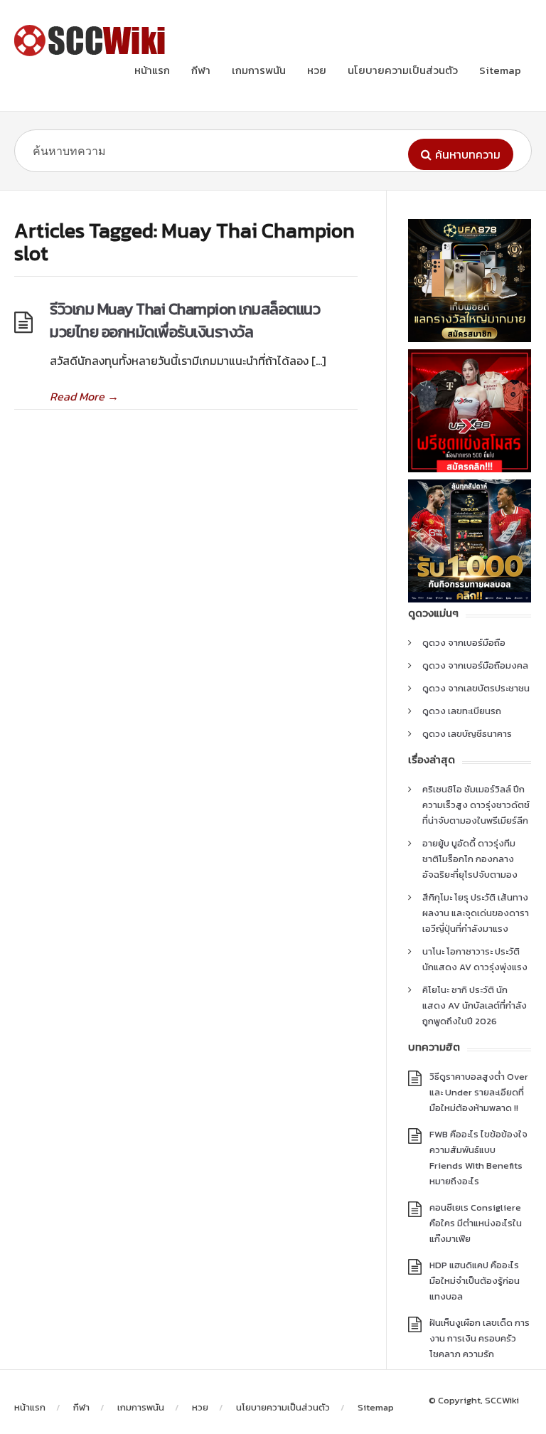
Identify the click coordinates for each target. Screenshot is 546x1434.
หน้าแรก (152, 70)
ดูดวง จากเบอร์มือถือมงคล (475, 665)
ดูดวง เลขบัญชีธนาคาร (467, 733)
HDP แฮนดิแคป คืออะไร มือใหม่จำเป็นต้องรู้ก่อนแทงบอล (474, 1280)
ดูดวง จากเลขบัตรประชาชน (476, 688)
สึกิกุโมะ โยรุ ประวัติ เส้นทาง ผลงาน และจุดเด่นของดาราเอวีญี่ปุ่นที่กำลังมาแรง (475, 913)
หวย (316, 70)
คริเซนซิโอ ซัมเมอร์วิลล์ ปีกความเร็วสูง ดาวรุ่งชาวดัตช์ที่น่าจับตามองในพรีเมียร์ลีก (476, 804)
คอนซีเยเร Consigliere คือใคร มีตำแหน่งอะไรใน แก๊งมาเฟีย (475, 1223)
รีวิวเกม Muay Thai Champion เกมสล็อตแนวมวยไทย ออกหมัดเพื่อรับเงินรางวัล (185, 320)
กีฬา (200, 70)
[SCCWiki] (92, 40)
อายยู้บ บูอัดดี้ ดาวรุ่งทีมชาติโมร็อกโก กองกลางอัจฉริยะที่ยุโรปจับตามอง (470, 858)
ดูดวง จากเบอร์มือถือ (463, 642)
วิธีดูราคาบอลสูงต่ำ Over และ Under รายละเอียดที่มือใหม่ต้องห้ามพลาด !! (478, 1092)
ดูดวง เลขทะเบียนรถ (461, 711)
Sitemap (500, 70)
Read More (84, 396)
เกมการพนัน (259, 70)
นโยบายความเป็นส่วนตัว (403, 70)
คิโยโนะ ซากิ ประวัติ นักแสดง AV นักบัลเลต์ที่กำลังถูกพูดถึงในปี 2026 (474, 1005)
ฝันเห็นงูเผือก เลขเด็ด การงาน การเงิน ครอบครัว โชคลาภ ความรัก (479, 1338)
